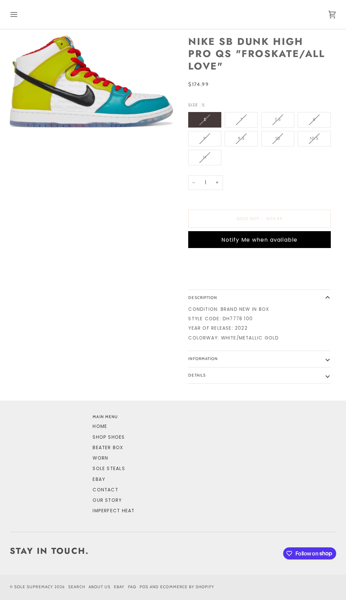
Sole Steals (109, 468)
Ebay (119, 586)
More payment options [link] (219, 279)
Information (203, 358)
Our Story (107, 500)
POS (144, 586)
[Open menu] (20, 14)
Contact (105, 490)
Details (196, 375)
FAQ (132, 586)
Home (100, 426)
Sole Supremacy (33, 586)
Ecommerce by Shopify (187, 586)
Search (76, 586)
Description (202, 297)
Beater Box (108, 447)
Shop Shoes (109, 437)
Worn (100, 458)
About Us (100, 586)
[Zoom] (91, 81)
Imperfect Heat (113, 511)
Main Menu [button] (105, 416)
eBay (99, 479)
